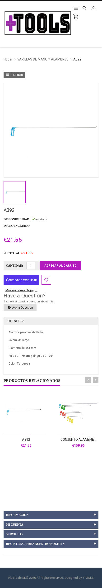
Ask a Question (22, 307)
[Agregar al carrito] (30, 427)
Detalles (15, 321)
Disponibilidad (16, 219)
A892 (26, 439)
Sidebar (16, 75)
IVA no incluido (17, 225)
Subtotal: (12, 253)
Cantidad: (14, 265)
